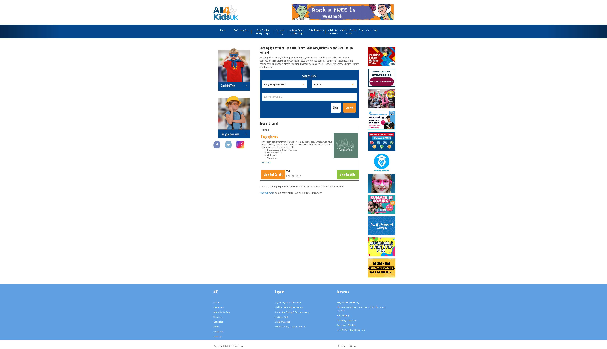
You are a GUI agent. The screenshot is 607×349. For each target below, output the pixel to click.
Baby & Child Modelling (348, 302)
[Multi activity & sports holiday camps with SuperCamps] (382, 204)
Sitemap (217, 336)
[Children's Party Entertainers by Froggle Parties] (382, 183)
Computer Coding (280, 32)
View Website (348, 174)
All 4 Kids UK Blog (221, 312)
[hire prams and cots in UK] (346, 146)
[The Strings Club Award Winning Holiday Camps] (382, 98)
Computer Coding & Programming (292, 312)
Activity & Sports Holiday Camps (296, 32)
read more (266, 162)
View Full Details (273, 174)
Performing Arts (241, 30)
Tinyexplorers (269, 137)
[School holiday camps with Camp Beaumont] (382, 225)
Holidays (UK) (281, 317)
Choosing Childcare (346, 320)
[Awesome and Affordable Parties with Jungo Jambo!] (382, 246)
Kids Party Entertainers (332, 32)
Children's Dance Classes (348, 32)
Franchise (218, 317)
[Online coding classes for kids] (343, 12)
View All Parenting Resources (351, 329)
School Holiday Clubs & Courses (290, 326)
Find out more (267, 192)
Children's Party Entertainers (289, 307)
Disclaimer (218, 331)
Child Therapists (316, 30)
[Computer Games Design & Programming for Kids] (382, 162)
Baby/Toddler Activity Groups (263, 32)
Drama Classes (282, 321)
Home (223, 30)
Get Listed (218, 321)
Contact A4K (371, 30)
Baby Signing (343, 315)
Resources (218, 307)
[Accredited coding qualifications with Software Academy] (382, 120)
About (216, 326)
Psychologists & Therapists (288, 302)
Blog (361, 30)
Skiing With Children (346, 325)
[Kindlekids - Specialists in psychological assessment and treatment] (382, 77)
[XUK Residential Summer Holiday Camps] (382, 267)
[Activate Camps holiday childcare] (382, 141)
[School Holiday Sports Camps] (382, 56)
